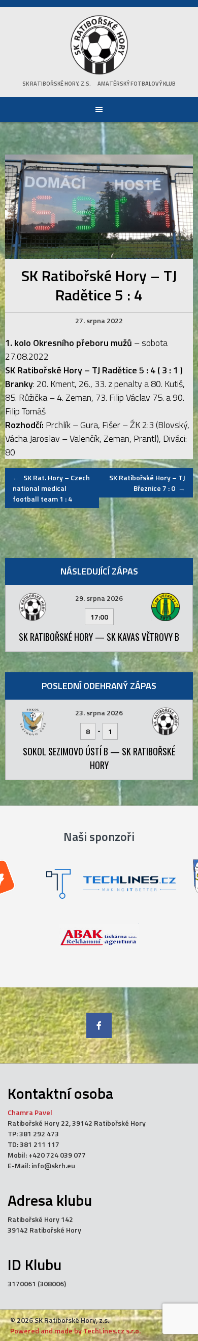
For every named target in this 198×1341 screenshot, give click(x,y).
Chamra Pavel (30, 1112)
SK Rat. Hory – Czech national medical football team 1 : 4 (51, 488)
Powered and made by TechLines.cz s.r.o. (75, 1330)
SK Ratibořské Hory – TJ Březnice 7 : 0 (147, 482)
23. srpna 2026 (99, 712)
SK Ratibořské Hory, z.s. (56, 84)
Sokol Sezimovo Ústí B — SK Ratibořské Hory (99, 758)
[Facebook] (99, 1025)
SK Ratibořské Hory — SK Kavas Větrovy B (99, 636)
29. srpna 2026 (99, 598)
